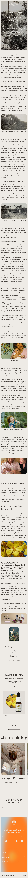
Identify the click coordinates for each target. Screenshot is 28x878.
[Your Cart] (25, 4)
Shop (4, 852)
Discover (5, 861)
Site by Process (24, 874)
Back (5, 47)
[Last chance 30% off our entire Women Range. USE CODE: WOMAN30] (14, 618)
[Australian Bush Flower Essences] (14, 4)
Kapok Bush (5, 716)
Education (5, 857)
